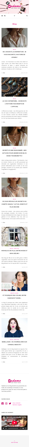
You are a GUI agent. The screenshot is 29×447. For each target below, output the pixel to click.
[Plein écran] (25, 428)
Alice (4, 72)
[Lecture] (3, 428)
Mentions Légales (17, 404)
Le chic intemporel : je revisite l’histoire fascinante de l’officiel (15, 103)
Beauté (13, 293)
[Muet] (23, 428)
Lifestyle (16, 248)
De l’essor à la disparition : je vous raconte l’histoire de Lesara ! (14, 54)
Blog (14, 49)
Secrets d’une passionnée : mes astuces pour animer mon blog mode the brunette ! (14, 153)
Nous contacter (16, 403)
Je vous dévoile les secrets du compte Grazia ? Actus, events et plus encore (15, 204)
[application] (14, 423)
